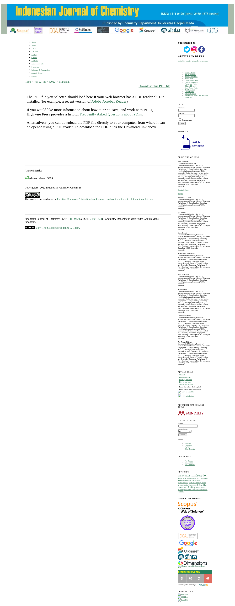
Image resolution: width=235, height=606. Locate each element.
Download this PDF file (154, 86)
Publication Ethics (191, 82)
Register (34, 51)
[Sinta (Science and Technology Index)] (187, 560)
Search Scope (183, 429)
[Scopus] (187, 507)
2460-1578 (96, 218)
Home (33, 42)
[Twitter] (186, 52)
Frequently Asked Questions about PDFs (111, 114)
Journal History (37, 73)
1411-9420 (74, 218)
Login (33, 48)
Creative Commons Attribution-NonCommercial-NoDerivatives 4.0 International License (105, 199)
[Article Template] (191, 150)
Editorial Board (190, 86)
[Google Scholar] (188, 546)
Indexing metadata (185, 380)
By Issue (188, 443)
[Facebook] (201, 52)
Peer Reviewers (190, 90)
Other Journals (190, 449)
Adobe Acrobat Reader (108, 101)
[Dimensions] (192, 564)
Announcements (37, 64)
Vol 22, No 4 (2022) (45, 81)
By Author (188, 445)
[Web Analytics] (30, 227)
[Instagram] (194, 52)
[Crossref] (188, 553)
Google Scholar (183, 190)
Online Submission (191, 80)
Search (33, 54)
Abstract (182, 375)
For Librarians (190, 465)
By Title (188, 447)
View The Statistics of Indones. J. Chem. (58, 227)
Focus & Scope (190, 73)
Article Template (190, 75)
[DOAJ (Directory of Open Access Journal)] (188, 539)
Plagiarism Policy (191, 84)
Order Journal (189, 92)
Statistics (35, 67)
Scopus (180, 193)
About (33, 45)
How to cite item (185, 382)
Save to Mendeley (188, 392)
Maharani (64, 81)
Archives (34, 61)
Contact (34, 76)
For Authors (189, 463)
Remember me (187, 120)
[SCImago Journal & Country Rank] (191, 566)
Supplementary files (186, 384)
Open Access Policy (191, 88)
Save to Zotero (188, 396)
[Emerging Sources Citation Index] (187, 532)
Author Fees (189, 78)
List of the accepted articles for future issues (193, 61)
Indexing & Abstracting (40, 70)
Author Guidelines (191, 76)
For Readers (189, 461)
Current (34, 58)
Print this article (184, 377)
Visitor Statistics (190, 93)
